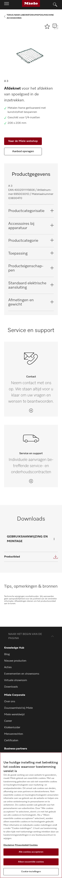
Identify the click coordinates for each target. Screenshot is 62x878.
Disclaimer (8, 845)
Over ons (9, 701)
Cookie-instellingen (31, 871)
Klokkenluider (12, 727)
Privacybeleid (22, 845)
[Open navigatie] (6, 4)
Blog (7, 654)
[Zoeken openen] (55, 5)
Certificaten (11, 740)
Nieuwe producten (15, 661)
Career (8, 721)
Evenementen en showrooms (21, 674)
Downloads (11, 687)
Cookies (33, 845)
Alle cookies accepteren (31, 852)
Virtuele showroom (15, 680)
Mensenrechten (13, 734)
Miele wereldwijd (14, 714)
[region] (31, 815)
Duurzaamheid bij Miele (18, 708)
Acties (8, 667)
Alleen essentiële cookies (31, 862)
